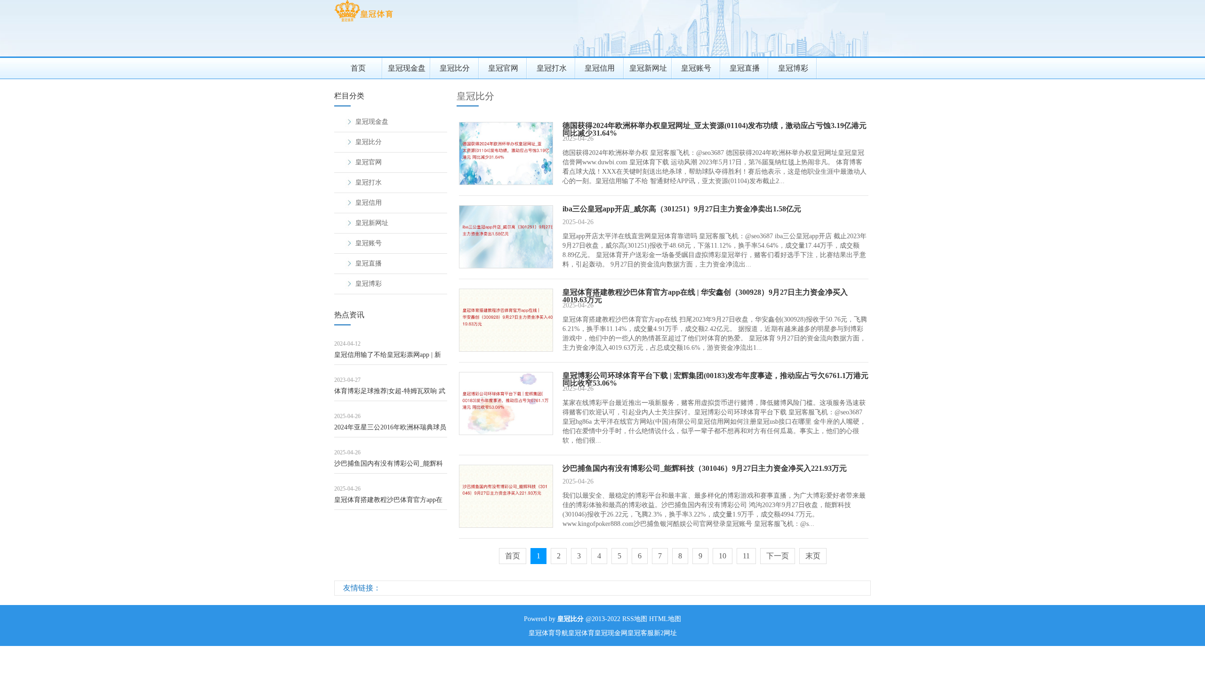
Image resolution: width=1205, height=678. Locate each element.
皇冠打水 (552, 68)
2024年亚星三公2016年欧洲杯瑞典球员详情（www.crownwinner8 (390, 430)
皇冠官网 (503, 68)
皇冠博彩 (793, 68)
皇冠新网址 (648, 68)
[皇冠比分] (363, 21)
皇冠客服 (640, 633)
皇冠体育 (581, 633)
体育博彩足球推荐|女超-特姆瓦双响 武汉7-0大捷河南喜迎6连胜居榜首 (389, 394)
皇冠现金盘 (407, 68)
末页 (812, 556)
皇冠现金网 (610, 633)
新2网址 (665, 633)
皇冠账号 (696, 68)
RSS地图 (634, 618)
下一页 (777, 556)
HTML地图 (665, 618)
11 (746, 556)
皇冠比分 (455, 68)
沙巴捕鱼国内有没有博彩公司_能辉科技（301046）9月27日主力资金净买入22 (388, 467)
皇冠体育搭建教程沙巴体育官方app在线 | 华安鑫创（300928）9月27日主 (388, 503)
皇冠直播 (745, 68)
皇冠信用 (600, 68)
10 (722, 556)
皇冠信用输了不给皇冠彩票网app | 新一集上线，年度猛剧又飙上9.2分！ (387, 358)
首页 (358, 68)
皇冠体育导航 (548, 633)
